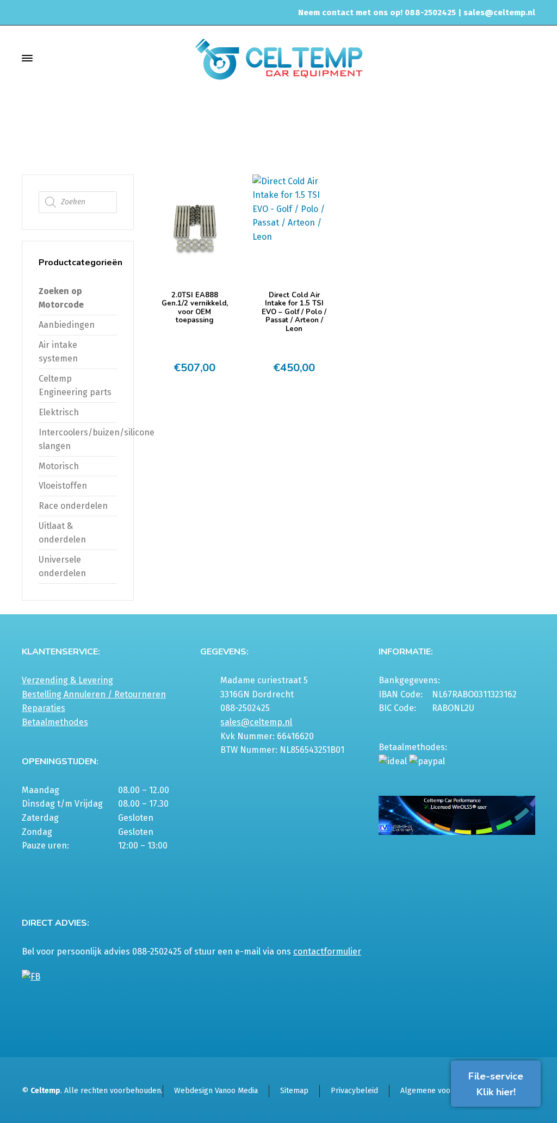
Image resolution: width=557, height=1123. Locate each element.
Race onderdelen (73, 506)
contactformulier (327, 951)
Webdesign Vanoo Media (216, 1090)
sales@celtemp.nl (499, 12)
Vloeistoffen (63, 486)
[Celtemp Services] (278, 57)
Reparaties (43, 708)
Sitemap (294, 1090)
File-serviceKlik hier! (495, 1084)
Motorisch (59, 466)
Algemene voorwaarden (441, 1090)
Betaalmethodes (55, 722)
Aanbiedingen (67, 325)
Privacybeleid (354, 1090)
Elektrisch (59, 412)
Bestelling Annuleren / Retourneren (94, 694)
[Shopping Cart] (528, 58)
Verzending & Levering (67, 680)
